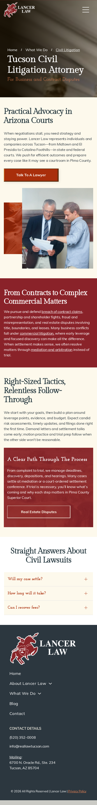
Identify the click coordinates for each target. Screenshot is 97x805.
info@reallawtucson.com (29, 746)
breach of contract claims (62, 311)
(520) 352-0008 (22, 737)
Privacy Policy (77, 791)
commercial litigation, (37, 333)
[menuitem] (48, 673)
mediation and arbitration (51, 349)
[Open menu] (85, 9)
